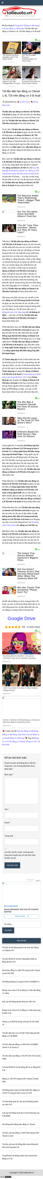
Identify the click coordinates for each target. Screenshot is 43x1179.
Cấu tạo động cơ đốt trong (27, 731)
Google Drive (21, 618)
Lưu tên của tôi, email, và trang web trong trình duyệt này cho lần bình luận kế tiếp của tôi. (19, 855)
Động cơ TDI (31, 742)
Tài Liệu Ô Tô (21, 11)
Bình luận (8, 775)
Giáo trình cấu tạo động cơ (28, 735)
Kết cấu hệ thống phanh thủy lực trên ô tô (19, 1002)
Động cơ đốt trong (9, 735)
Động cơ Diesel (18, 742)
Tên (6, 809)
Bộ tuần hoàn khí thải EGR (28, 174)
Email (7, 823)
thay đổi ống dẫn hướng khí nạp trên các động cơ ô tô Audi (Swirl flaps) (20, 171)
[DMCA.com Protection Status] (5, 1177)
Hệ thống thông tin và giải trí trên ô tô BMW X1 (21, 982)
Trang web (8, 836)
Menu (21, 2)
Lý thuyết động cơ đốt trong (13, 738)
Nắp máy (21, 312)
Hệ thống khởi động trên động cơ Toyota (18, 1124)
